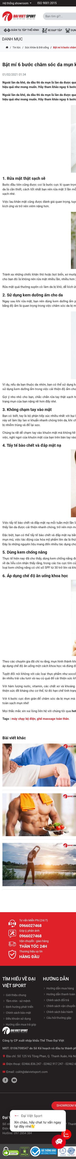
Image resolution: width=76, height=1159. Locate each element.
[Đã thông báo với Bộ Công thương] (44, 1151)
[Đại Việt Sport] (19, 16)
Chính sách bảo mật (18, 1012)
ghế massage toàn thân (53, 719)
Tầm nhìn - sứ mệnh (17, 1001)
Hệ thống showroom (16, 3)
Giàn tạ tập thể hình (24, 29)
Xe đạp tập (54, 30)
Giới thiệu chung (15, 995)
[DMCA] (25, 1151)
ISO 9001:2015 (47, 3)
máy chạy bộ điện (23, 719)
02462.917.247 (53, 1064)
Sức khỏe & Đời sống (37, 47)
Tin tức (17, 47)
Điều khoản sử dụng (18, 1018)
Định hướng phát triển (19, 1006)
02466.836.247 (31, 1064)
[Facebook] (5, 1080)
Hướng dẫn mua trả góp (20, 1024)
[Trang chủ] (7, 48)
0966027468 (30, 925)
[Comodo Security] (11, 1151)
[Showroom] (66, 1134)
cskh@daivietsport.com (32, 1072)
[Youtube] (14, 1080)
